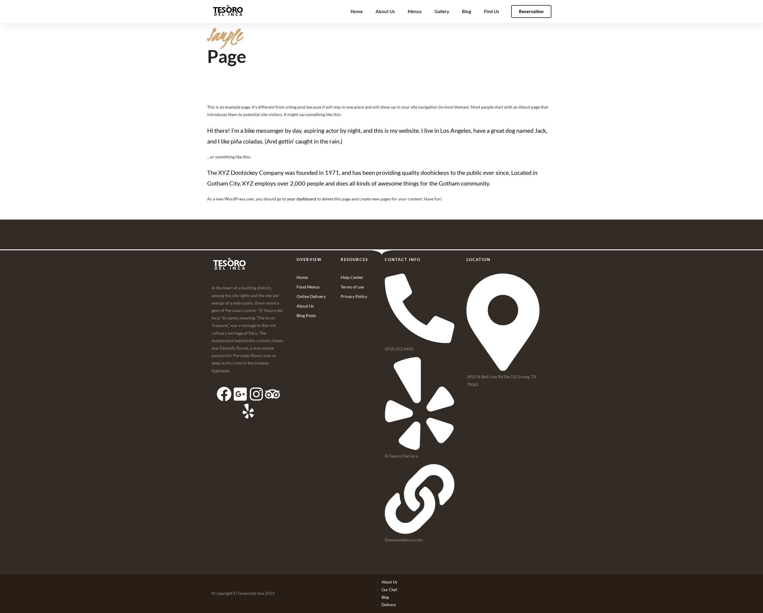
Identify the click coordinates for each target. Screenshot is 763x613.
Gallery (442, 11)
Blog (466, 11)
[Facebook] (224, 394)
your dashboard (301, 198)
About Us (385, 11)
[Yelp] (248, 411)
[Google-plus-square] (240, 394)
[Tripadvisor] (272, 394)
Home (357, 11)
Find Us (491, 11)
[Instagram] (256, 394)
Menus (415, 11)
